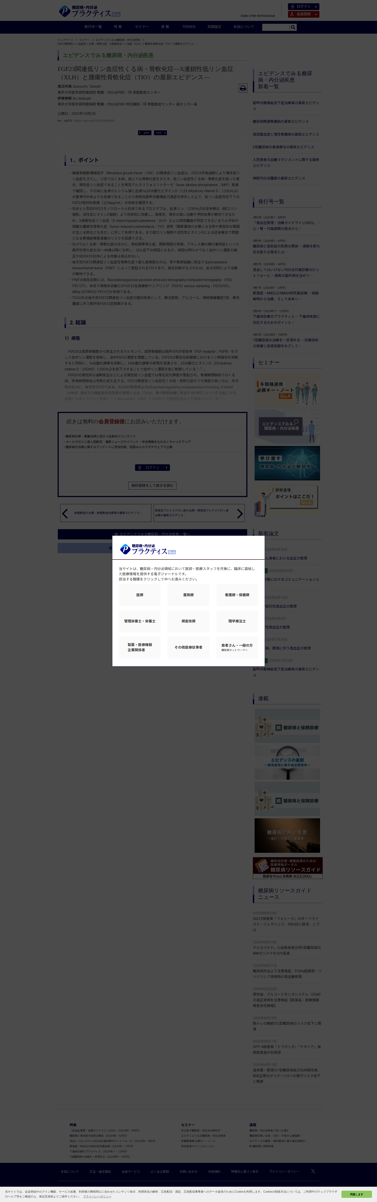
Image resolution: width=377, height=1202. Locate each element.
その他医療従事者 (188, 647)
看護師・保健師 (237, 595)
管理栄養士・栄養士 (140, 621)
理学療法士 (237, 621)
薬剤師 (188, 595)
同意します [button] (356, 1194)
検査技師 (188, 621)
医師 (139, 595)
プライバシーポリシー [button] (97, 1196)
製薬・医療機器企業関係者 (140, 647)
